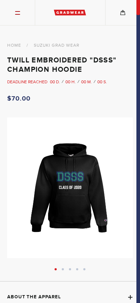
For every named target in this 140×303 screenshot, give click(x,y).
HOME (14, 45)
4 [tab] (77, 269)
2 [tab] (63, 269)
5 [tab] (84, 269)
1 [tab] (56, 269)
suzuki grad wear (56, 45)
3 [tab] (70, 269)
